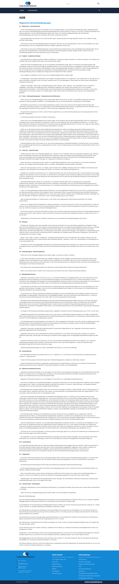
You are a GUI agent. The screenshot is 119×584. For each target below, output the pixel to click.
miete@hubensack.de (23, 563)
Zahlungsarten (32, 10)
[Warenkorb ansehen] (99, 10)
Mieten (22, 10)
